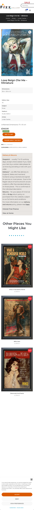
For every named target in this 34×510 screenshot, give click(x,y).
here (27, 204)
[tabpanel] (17, 182)
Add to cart (9, 134)
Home (8, 18)
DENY (17, 499)
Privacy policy (20, 507)
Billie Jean (17, 341)
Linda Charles (22, 18)
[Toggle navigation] (30, 10)
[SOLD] (17, 265)
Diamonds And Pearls (17, 393)
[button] (31, 479)
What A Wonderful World (17, 289)
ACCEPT (17, 494)
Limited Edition (13, 147)
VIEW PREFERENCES (17, 503)
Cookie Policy (13, 507)
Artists (14, 18)
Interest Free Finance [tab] (11, 209)
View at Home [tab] (8, 213)
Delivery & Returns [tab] (10, 155)
